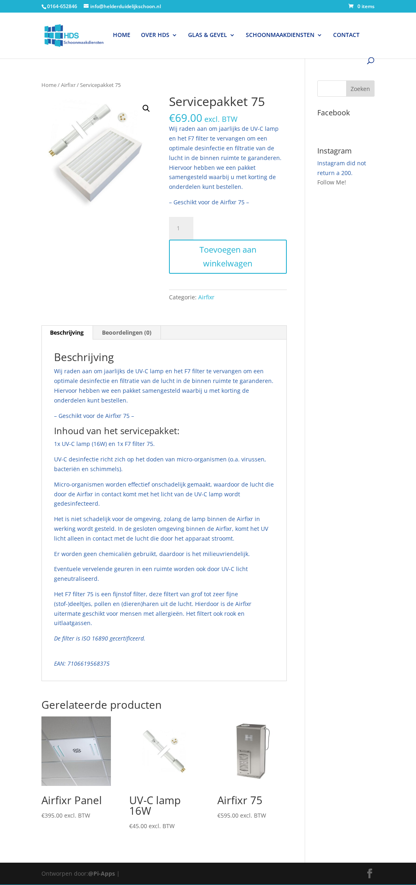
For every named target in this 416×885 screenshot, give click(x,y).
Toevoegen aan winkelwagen (227, 256)
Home (48, 85)
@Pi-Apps (101, 873)
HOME (121, 35)
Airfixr (68, 85)
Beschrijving (67, 332)
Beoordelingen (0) (127, 332)
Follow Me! (331, 182)
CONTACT (346, 35)
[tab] (67, 333)
